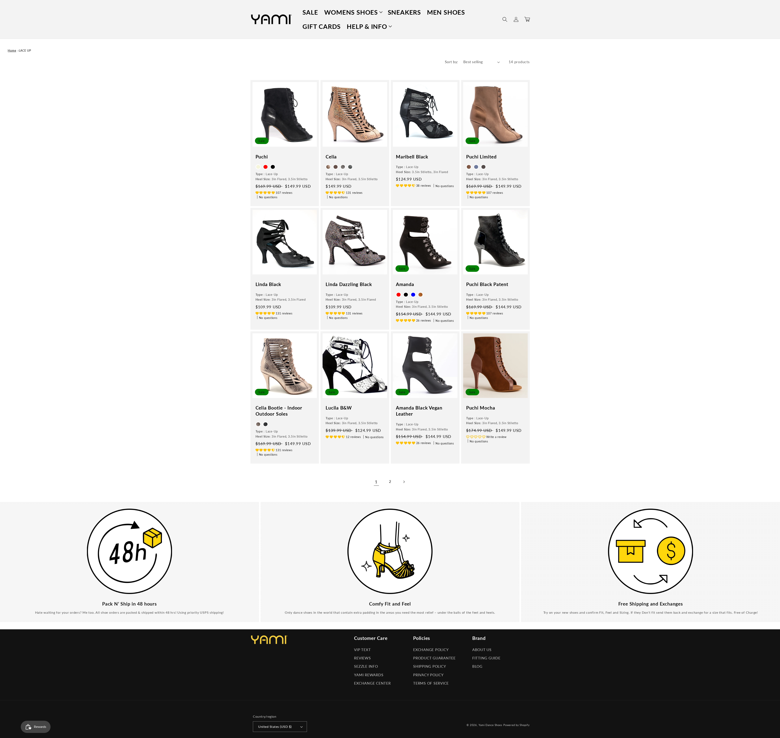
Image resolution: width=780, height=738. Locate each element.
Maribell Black (412, 156)
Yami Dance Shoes (490, 725)
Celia (331, 156)
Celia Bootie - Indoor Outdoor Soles (279, 411)
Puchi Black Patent (487, 284)
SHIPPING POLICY (429, 666)
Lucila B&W (339, 408)
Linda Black (268, 284)
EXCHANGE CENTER (372, 683)
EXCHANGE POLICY (430, 650)
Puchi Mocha (480, 408)
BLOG (477, 666)
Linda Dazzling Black (349, 284)
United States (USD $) (275, 726)
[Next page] (403, 481)
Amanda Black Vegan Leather (419, 411)
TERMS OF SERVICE (431, 683)
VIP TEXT (362, 650)
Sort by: (451, 62)
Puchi (262, 156)
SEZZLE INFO (366, 666)
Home (12, 50)
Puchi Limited (481, 156)
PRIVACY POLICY (428, 675)
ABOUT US (482, 650)
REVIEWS (362, 658)
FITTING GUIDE (486, 658)
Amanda (405, 284)
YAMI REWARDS (368, 675)
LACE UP (25, 50)
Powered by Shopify (516, 725)
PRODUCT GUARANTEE (434, 658)
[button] (353, 12)
